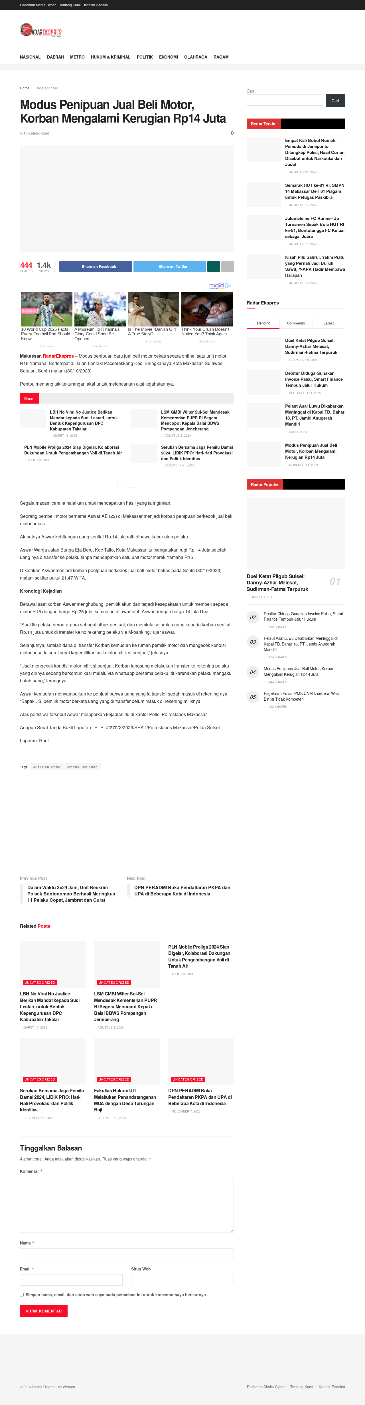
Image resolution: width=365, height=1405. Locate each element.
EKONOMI (168, 57)
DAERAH (55, 57)
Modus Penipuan (82, 766)
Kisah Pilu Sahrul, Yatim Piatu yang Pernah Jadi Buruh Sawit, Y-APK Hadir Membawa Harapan (315, 266)
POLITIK (145, 57)
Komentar (31, 1171)
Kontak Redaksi (96, 4)
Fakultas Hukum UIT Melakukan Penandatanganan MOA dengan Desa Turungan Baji (125, 1100)
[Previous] (121, 484)
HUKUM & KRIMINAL (111, 57)
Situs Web (141, 1269)
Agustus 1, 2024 (177, 435)
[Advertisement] (127, 820)
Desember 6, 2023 (111, 1117)
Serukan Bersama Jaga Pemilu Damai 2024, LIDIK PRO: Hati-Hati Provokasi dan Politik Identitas (197, 452)
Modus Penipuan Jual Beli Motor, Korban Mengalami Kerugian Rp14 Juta (311, 451)
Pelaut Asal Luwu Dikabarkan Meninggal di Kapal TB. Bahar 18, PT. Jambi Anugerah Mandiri (314, 415)
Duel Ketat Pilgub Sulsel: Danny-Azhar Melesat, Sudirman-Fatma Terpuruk (311, 346)
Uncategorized (46, 87)
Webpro (69, 1386)
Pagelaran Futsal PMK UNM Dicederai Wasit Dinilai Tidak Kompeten (302, 696)
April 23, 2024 (38, 459)
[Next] (132, 484)
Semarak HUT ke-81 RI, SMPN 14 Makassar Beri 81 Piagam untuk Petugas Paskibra (314, 191)
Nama (27, 1243)
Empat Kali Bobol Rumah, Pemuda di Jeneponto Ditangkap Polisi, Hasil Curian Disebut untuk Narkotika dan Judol (314, 152)
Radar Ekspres (43, 1386)
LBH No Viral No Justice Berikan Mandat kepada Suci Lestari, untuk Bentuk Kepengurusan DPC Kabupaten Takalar (84, 420)
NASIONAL (30, 57)
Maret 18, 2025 (64, 435)
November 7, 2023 (185, 1111)
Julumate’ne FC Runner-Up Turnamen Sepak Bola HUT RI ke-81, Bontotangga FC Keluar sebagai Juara (315, 227)
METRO (77, 57)
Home (24, 87)
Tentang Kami (70, 4)
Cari (250, 91)
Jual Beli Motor (47, 766)
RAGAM (221, 57)
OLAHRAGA (195, 57)
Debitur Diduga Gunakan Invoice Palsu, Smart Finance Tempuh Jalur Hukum (314, 379)
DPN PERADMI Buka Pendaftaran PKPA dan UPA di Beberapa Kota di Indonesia (200, 1097)
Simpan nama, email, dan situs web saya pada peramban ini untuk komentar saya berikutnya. (116, 1294)
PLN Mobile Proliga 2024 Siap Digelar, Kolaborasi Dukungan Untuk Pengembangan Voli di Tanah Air (73, 450)
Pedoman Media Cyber (38, 4)
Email (27, 1269)
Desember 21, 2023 (179, 465)
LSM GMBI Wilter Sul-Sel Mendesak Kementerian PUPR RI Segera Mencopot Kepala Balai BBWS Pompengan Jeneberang (195, 420)
